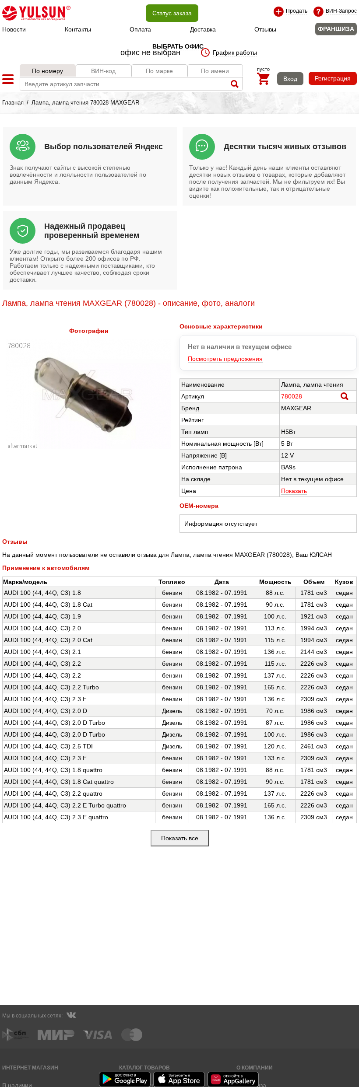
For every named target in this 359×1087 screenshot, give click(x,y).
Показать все (179, 838)
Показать (294, 490)
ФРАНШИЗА (336, 28)
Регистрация (333, 78)
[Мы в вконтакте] (71, 1016)
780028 (291, 396)
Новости (14, 29)
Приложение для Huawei (234, 1079)
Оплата (140, 29)
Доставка (203, 29)
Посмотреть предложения (225, 358)
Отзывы (265, 29)
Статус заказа (172, 13)
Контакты (78, 29)
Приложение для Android (125, 1079)
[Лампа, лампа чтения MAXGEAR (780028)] (88, 446)
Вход (290, 78)
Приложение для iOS (179, 1079)
